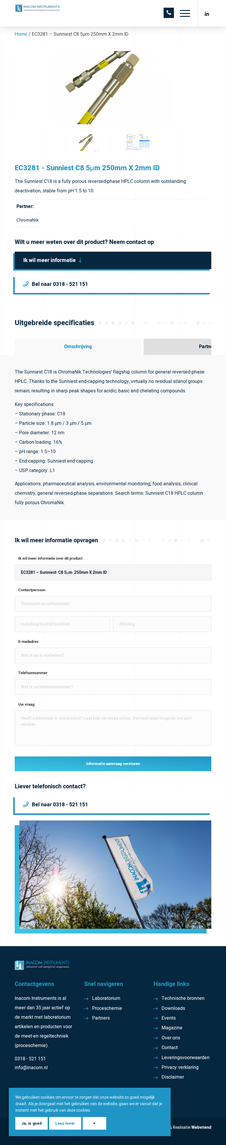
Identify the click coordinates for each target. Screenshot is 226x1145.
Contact (170, 1047)
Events (169, 1018)
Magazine (172, 1027)
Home (21, 34)
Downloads (173, 1008)
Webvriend (201, 1127)
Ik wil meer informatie (49, 260)
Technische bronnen (183, 998)
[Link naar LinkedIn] (206, 13)
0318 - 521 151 (30, 1058)
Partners (101, 1018)
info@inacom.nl (31, 1067)
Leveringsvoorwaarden (186, 1057)
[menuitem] (182, 13)
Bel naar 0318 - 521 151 (60, 284)
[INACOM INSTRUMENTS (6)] (38, 13)
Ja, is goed (31, 1123)
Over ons (171, 1037)
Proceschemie (107, 1008)
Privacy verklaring (180, 1067)
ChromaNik (27, 220)
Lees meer (65, 1123)
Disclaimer (173, 1077)
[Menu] (182, 13)
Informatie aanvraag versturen (113, 764)
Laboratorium (106, 998)
